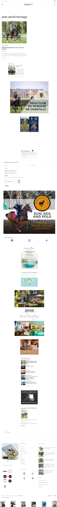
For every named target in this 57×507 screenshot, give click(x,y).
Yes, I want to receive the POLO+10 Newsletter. (14, 177)
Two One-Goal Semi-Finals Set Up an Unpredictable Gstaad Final (49, 454)
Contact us (22, 448)
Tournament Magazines (43, 482)
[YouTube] (8, 1)
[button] (4, 59)
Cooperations (22, 459)
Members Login (23, 450)
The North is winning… (30, 366)
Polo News (6, 45)
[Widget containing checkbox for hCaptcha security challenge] (12, 181)
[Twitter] (6, 1)
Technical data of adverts (44, 484)
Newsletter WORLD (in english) (11, 172)
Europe (3, 45)
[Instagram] (4, 1)
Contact (50, 495)
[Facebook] (2, 1)
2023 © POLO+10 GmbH (12, 495)
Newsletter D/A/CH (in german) (11, 173)
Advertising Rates (42, 480)
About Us (21, 446)
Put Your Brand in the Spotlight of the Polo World (10, 454)
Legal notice (22, 461)
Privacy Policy (22, 463)
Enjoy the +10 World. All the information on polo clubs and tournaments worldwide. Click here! (29, 275)
